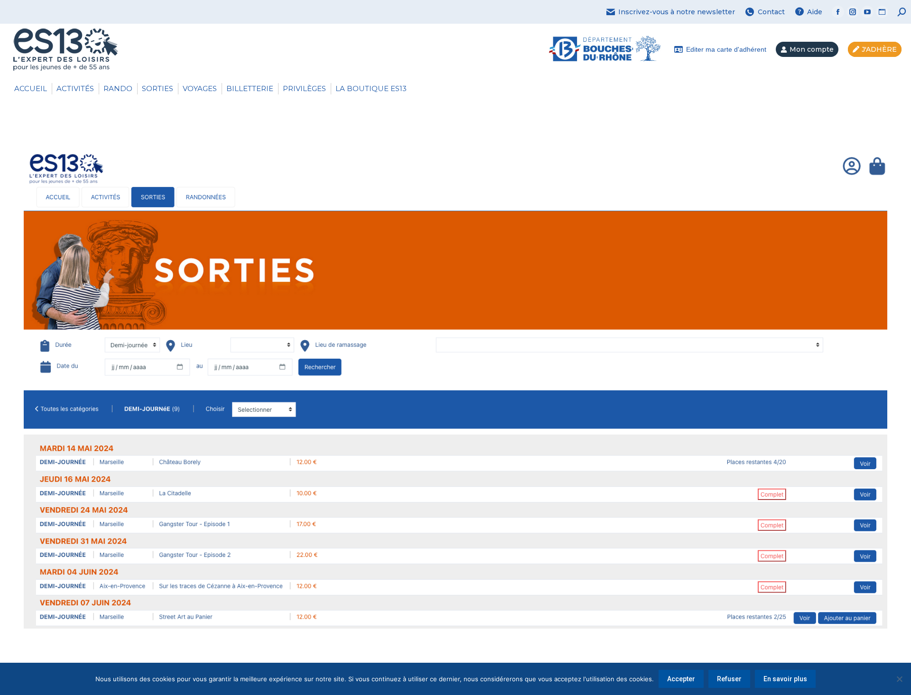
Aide (814, 12)
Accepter (681, 679)
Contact (771, 12)
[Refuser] (899, 679)
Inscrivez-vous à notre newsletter (676, 12)
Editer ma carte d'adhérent (726, 49)
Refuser (729, 679)
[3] (455, 383)
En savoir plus (785, 679)
